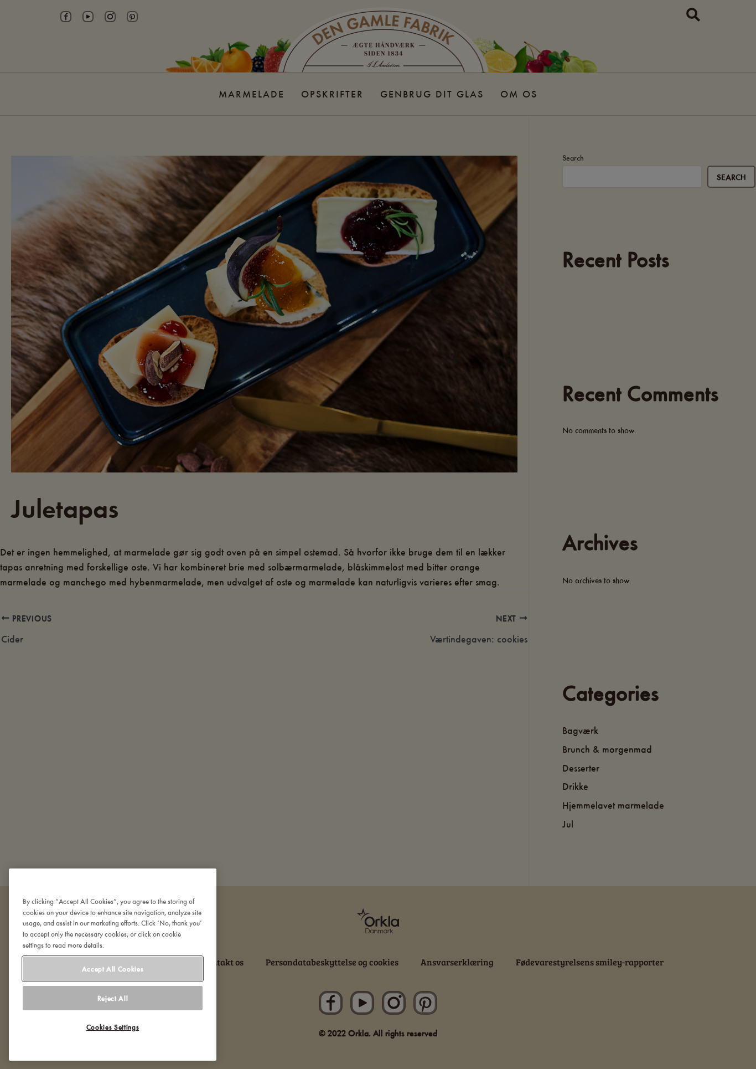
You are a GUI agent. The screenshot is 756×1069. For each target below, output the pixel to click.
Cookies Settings (112, 1027)
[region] (112, 964)
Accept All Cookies (113, 968)
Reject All (112, 998)
